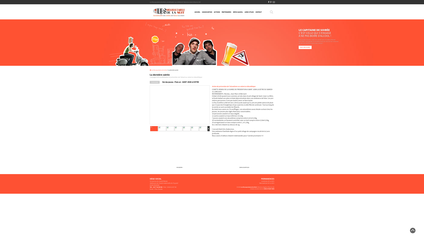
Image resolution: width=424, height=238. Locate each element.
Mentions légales (262, 187)
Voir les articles (244, 167)
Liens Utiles (249, 12)
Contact (259, 12)
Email (151, 189)
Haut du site (412, 230)
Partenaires (226, 12)
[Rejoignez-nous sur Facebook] (268, 2)
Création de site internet (257, 189)
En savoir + (180, 167)
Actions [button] (217, 12)
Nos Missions (305, 47)
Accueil (197, 12)
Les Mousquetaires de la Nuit (159, 70)
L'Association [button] (207, 12)
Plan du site (271, 187)
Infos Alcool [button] (238, 12)
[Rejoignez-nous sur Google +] (271, 2)
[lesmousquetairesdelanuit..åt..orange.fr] (274, 2)
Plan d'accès (158, 189)
